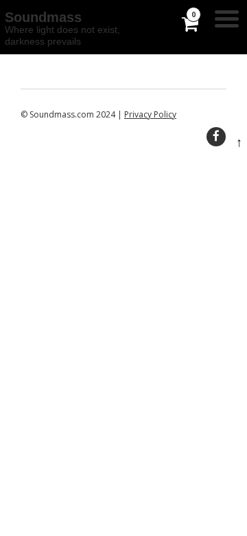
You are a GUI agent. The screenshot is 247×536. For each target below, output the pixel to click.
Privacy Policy (150, 114)
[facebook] (216, 136)
